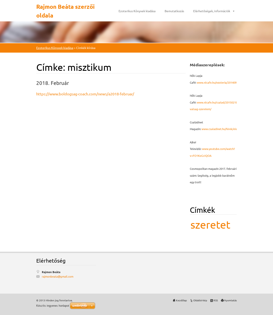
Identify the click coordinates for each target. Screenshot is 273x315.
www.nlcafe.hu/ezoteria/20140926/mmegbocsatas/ (229, 82)
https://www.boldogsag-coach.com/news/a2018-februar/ (85, 94)
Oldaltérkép (200, 300)
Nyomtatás (230, 300)
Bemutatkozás (174, 11)
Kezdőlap (181, 300)
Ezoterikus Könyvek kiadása (137, 11)
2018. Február (52, 83)
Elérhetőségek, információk (211, 11)
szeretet (210, 224)
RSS (215, 300)
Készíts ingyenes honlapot (52, 305)
